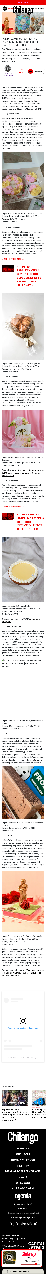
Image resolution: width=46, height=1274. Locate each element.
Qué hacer (23, 1154)
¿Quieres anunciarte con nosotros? (23, 1213)
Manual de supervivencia (23, 1171)
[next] (41, 181)
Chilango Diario (23, 1188)
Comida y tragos (21, 71)
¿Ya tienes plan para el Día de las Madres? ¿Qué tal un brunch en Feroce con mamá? (23, 973)
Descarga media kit (23, 1204)
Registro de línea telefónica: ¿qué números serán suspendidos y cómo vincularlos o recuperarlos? (15, 1114)
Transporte (36, 1107)
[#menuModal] (5, 8)
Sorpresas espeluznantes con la (29, 276)
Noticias (4, 1107)
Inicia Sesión (39, 8)
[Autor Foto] (8, 68)
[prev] (5, 181)
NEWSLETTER (11, 8)
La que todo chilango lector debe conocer (30, 522)
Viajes (23, 1177)
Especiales (23, 1182)
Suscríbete (23, 1208)
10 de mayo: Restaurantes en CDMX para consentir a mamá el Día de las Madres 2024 (23, 473)
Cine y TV (23, 1165)
